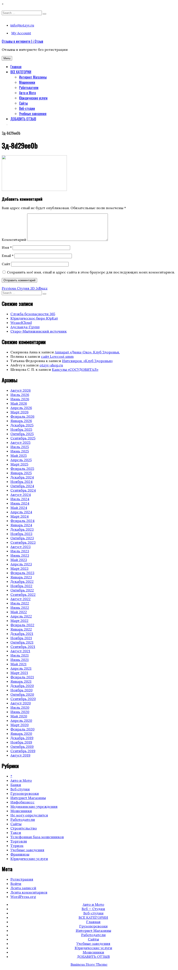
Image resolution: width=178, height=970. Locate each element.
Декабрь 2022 (22, 581)
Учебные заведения (32, 113)
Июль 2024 (19, 499)
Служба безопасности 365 (32, 314)
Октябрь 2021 (21, 642)
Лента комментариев (28, 892)
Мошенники (27, 82)
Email (7, 255)
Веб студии (20, 789)
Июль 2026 (19, 394)
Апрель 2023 (21, 564)
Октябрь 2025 (22, 434)
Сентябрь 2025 (22, 438)
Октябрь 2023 (22, 538)
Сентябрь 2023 (23, 542)
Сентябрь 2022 (23, 594)
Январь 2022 (21, 629)
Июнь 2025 (19, 451)
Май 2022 (18, 612)
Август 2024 (20, 494)
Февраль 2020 (22, 729)
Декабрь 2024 (22, 477)
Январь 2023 (21, 577)
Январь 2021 (20, 681)
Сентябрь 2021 (22, 646)
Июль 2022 (19, 603)
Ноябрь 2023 (21, 533)
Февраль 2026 (22, 416)
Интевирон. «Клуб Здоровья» (87, 361)
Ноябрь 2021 (21, 638)
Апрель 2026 (21, 408)
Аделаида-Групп (25, 327)
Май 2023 (18, 560)
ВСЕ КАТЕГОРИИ (20, 71)
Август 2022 (20, 599)
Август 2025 (20, 442)
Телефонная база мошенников (37, 837)
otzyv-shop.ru (51, 365)
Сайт (6, 264)
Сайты (23, 103)
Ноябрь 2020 (21, 690)
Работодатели (28, 87)
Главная (15, 66)
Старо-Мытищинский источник (38, 331)
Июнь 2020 (19, 712)
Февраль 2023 (22, 573)
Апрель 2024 (21, 512)
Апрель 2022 (21, 616)
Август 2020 (20, 703)
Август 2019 (20, 755)
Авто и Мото (27, 92)
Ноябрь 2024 (21, 481)
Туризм (16, 845)
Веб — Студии (93, 909)
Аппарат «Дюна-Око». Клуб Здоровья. (87, 352)
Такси (15, 832)
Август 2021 (20, 651)
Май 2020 (18, 716)
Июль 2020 (19, 707)
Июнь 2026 (19, 399)
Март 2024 (19, 516)
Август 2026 (20, 390)
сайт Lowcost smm (57, 356)
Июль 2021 (19, 655)
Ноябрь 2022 (21, 586)
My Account (21, 33)
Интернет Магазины (33, 77)
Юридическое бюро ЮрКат (34, 318)
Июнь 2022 (19, 607)
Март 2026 (19, 412)
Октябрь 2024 (22, 486)
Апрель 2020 (21, 720)
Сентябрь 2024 (23, 490)
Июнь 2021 (19, 659)
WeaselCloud (21, 322)
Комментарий (14, 239)
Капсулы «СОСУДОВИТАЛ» (75, 369)
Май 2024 (18, 507)
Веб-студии (27, 108)
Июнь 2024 (19, 503)
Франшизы (19, 854)
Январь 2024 (21, 525)
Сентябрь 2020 (23, 699)
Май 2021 (18, 664)
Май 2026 (18, 403)
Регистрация (21, 879)
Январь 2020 (21, 733)
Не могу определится (29, 815)
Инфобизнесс (22, 802)
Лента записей (23, 888)
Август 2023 (20, 547)
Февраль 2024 (22, 520)
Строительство (23, 828)
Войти (15, 883)
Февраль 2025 (22, 468)
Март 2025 (19, 464)
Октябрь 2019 (22, 746)
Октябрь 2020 (22, 694)
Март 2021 (19, 672)
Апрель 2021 (20, 668)
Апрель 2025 (21, 460)
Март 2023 (19, 568)
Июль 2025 (19, 447)
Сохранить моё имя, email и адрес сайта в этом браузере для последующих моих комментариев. (91, 272)
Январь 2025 (21, 473)
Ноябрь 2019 (21, 742)
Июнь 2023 (19, 555)
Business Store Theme (89, 964)
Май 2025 (18, 455)
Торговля (18, 841)
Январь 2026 (21, 421)
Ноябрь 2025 (21, 429)
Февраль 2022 (22, 625)
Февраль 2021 (22, 677)
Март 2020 (19, 725)
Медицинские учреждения (34, 806)
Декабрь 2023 (22, 529)
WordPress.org (23, 896)
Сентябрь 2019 (22, 751)
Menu (6, 58)
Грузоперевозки (24, 793)
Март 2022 (19, 620)
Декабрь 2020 (22, 686)
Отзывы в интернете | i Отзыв (22, 41)
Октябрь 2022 (22, 590)
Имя (7, 247)
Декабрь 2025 (21, 425)
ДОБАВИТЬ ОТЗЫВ (23, 118)
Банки (15, 785)
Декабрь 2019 (21, 738)
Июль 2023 (19, 551)
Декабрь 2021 (21, 633)
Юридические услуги (33, 98)
